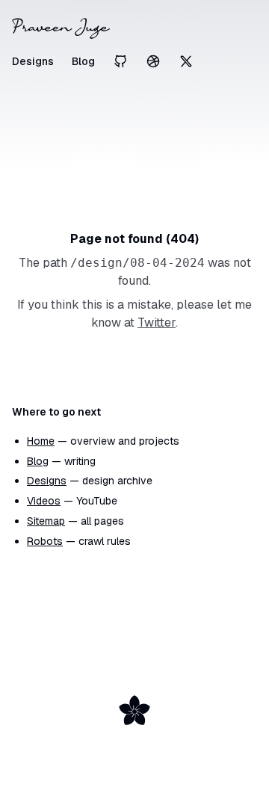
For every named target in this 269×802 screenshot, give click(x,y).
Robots (45, 541)
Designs (33, 61)
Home (41, 441)
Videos (44, 501)
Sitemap (46, 521)
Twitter (156, 322)
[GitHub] (120, 61)
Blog (83, 61)
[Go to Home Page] (134, 28)
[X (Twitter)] (186, 61)
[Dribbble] (153, 61)
